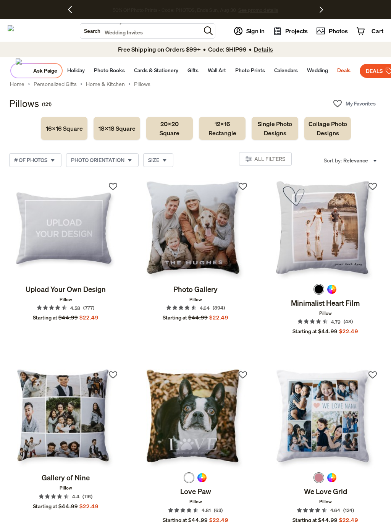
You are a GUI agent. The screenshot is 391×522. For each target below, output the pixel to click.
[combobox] (140, 31)
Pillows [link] (142, 84)
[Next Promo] (321, 9)
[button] (208, 30)
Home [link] (17, 84)
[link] (64, 128)
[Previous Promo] (73, 9)
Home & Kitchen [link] (105, 84)
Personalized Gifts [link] (55, 84)
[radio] (318, 289)
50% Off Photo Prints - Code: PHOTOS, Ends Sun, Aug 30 (174, 9)
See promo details (258, 9)
